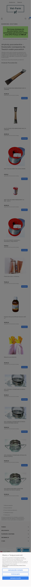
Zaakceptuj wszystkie (15, 578)
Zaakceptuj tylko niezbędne (15, 570)
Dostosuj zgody (15, 574)
